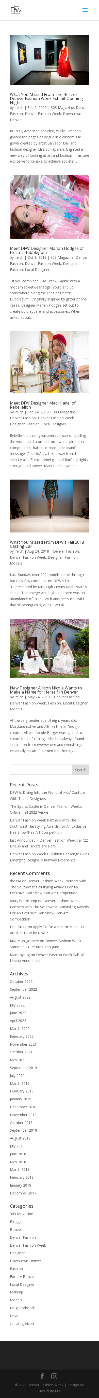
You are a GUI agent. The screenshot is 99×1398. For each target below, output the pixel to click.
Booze (15, 1229)
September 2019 (23, 1067)
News (14, 1315)
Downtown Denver (25, 1260)
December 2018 (23, 1106)
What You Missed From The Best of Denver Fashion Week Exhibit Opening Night (46, 98)
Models (16, 563)
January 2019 (20, 1099)
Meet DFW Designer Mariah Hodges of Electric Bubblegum (47, 250)
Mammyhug (20, 954)
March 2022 (19, 1028)
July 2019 (17, 1075)
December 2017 (23, 1193)
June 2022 (18, 1012)
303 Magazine (62, 107)
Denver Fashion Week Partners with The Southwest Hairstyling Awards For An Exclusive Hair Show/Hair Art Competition (48, 826)
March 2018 (19, 1169)
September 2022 (23, 989)
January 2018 (20, 1185)
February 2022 (22, 1036)
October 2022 (21, 981)
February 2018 (22, 1177)
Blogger (16, 1221)
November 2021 (23, 1044)
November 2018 (23, 1114)
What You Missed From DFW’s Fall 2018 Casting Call (47, 544)
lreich (19, 107)
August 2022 (20, 997)
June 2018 (18, 1153)
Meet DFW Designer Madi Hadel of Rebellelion (43, 405)
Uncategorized (22, 1323)
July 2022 (17, 1005)
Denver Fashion (23, 417)
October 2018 (21, 1122)
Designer (70, 263)
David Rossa (50, 1391)
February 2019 (22, 1091)
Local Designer (37, 269)
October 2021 (21, 1051)
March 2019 (19, 1083)
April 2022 (18, 1020)
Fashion (16, 269)
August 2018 (20, 1138)
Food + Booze (22, 1276)
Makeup (16, 1292)
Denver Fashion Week (43, 113)
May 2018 (18, 1161)
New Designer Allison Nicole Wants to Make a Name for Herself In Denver (46, 690)
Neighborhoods (23, 1307)
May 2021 (18, 1059)
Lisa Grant (18, 926)
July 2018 (17, 1146)
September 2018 (23, 1130)
